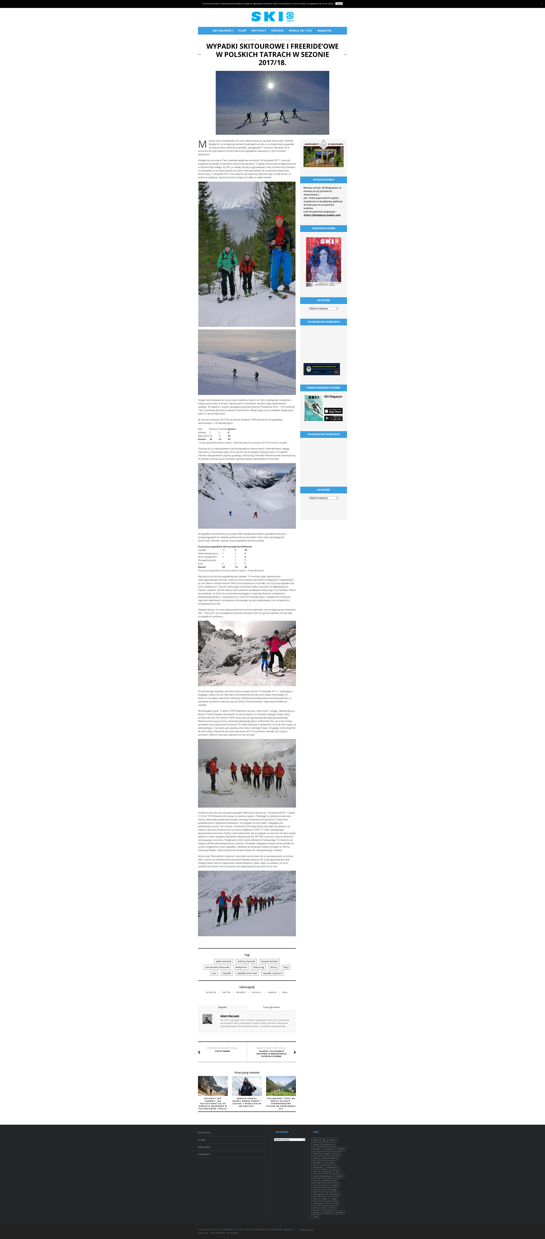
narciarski (329, 1162)
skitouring (258, 967)
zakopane (327, 1212)
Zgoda (339, 4)
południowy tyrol (329, 1180)
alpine (315, 1140)
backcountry (328, 1144)
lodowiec (317, 1162)
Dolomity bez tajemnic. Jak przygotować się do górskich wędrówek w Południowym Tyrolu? (213, 1103)
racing (323, 1185)
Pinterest (241, 992)
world (332, 1207)
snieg (333, 1198)
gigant (328, 1153)
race (315, 1185)
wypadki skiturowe (247, 973)
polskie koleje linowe (322, 1176)
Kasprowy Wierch (330, 1158)
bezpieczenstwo (269, 961)
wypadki (227, 973)
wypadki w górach (272, 973)
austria (316, 1144)
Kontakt (204, 1154)
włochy (316, 1212)
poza (315, 1180)
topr (214, 973)
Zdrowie (288, 40)
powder (339, 1176)
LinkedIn (272, 992)
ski (326, 1189)
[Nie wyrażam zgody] (541, 4)
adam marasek (223, 961)
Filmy (242, 30)
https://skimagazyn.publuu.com (322, 215)
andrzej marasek (246, 961)
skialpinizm (241, 967)
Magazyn (324, 30)
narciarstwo (331, 1167)
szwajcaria (318, 1203)
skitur (315, 1198)
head (337, 1153)
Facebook (211, 992)
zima (315, 1216)
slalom (325, 1198)
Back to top (306, 1229)
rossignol (334, 1185)
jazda (315, 1158)
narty (315, 1171)
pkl (337, 1171)
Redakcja (204, 1132)
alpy (324, 1140)
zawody (339, 1212)
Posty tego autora (271, 1007)
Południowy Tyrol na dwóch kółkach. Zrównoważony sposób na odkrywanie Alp (281, 1103)
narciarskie (318, 1167)
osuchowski (326, 1171)
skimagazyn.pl (319, 1194)
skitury (273, 967)
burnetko (317, 1149)
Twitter (226, 992)
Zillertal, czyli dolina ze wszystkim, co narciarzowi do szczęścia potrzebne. (271, 1052)
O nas (202, 1139)
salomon (317, 1189)
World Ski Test (300, 30)
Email (285, 992)
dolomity (329, 1149)
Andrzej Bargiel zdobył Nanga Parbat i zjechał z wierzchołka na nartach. (247, 1102)
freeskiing (317, 1153)
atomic (332, 1140)
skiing (333, 1189)
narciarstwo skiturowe (217, 967)
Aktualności (223, 30)
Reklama (204, 1147)
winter (323, 1207)
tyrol (315, 1207)
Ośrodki (277, 30)
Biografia (222, 1007)
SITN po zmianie (222, 1049)
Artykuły (259, 30)
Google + (257, 992)
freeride (340, 1149)
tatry (286, 967)
